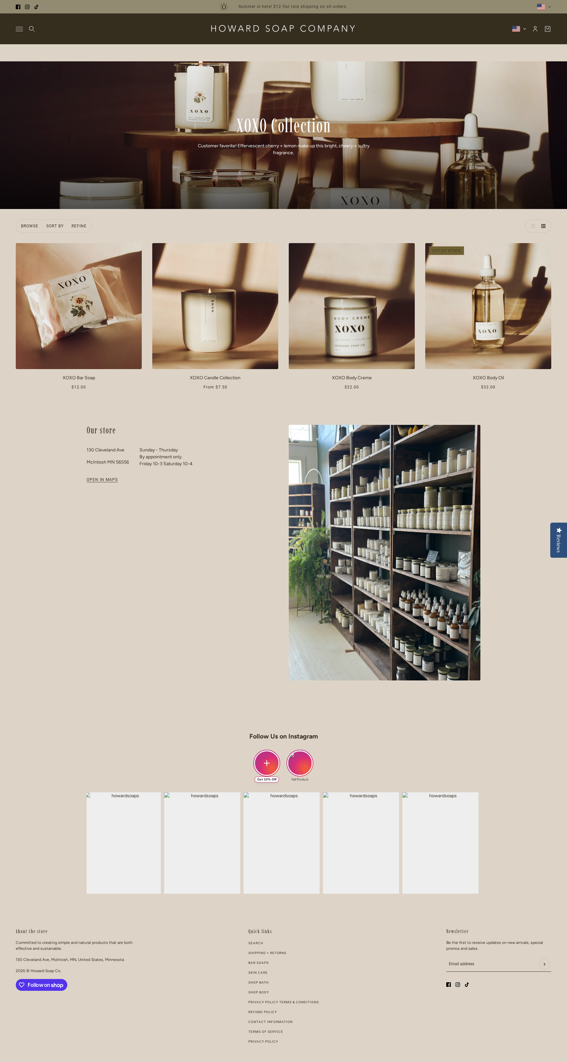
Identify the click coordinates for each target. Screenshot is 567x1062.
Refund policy (262, 1012)
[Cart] (547, 28)
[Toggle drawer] (19, 29)
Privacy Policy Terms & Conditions (283, 1002)
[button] (531, 226)
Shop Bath (258, 982)
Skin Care (258, 972)
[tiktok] (36, 6)
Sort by (55, 226)
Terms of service (265, 1031)
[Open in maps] (384, 552)
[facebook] (18, 6)
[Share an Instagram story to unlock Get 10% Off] (266, 763)
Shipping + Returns (267, 953)
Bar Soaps (258, 963)
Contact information (270, 1022)
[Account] (535, 28)
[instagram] (27, 6)
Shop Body (258, 992)
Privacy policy (263, 1041)
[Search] (31, 28)
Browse (29, 226)
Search (255, 943)
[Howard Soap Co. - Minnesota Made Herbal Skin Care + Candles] (283, 29)
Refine (79, 226)
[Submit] (544, 964)
